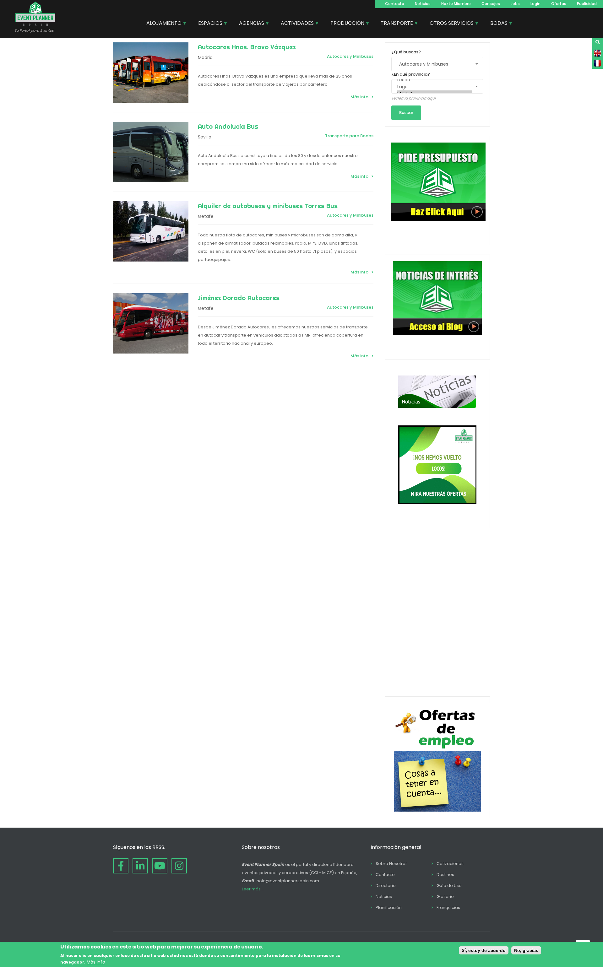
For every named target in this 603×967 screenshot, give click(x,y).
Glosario (445, 896)
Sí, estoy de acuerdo (484, 950)
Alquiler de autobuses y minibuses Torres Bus (268, 206)
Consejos (490, 3)
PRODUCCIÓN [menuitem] (345, 23)
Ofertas (558, 3)
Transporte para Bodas (349, 136)
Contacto (394, 3)
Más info (359, 97)
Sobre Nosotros (392, 864)
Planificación (389, 907)
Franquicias (448, 907)
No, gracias (526, 950)
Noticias (423, 3)
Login (535, 3)
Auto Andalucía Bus (228, 126)
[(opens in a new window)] (121, 866)
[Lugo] (434, 87)
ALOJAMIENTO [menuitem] (162, 23)
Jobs (515, 3)
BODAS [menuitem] (497, 23)
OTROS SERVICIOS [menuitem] (449, 23)
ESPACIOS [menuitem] (207, 23)
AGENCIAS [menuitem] (249, 23)
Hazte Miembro (456, 3)
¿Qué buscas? (406, 52)
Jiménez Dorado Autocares (239, 298)
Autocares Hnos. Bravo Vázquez (247, 47)
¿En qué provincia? (410, 74)
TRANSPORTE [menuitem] (394, 23)
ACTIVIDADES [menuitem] (295, 23)
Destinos (445, 875)
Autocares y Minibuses (350, 56)
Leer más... (252, 889)
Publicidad (587, 3)
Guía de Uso (449, 886)
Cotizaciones (450, 864)
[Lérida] (434, 80)
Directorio (386, 886)
